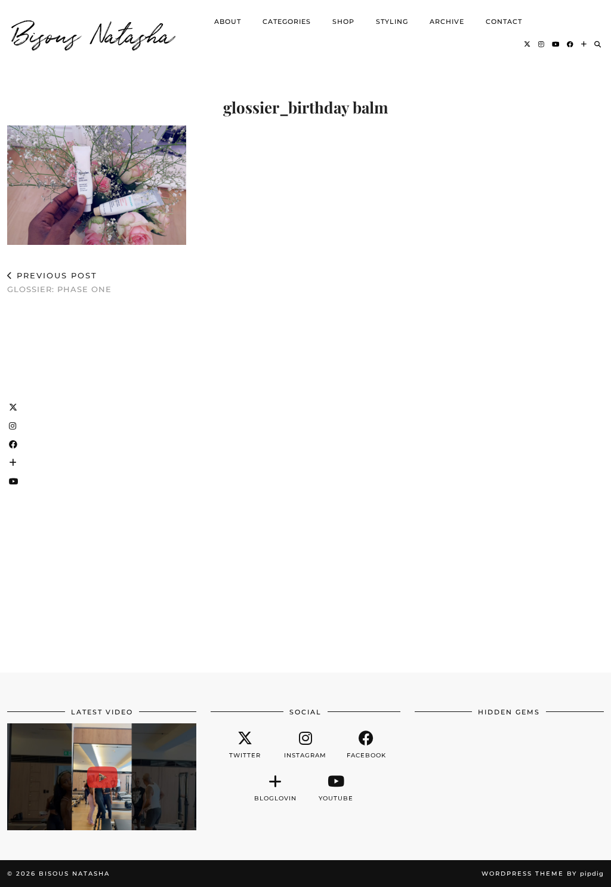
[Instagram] (541, 44)
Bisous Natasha (93, 33)
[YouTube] (556, 44)
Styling (392, 21)
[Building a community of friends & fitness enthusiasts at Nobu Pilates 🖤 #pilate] (101, 776)
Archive (447, 21)
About (227, 21)
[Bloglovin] (584, 44)
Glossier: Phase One (59, 282)
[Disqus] (305, 478)
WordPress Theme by (543, 873)
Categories (287, 21)
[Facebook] (570, 44)
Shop (343, 21)
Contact (504, 21)
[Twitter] (527, 44)
